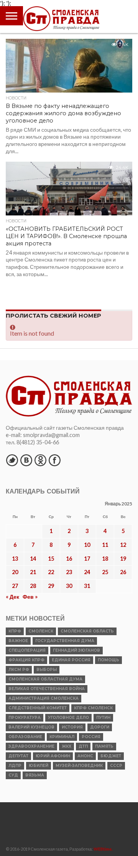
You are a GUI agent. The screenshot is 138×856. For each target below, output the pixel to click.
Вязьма (34, 775)
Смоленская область (87, 631)
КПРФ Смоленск (93, 707)
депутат (18, 755)
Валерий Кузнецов (31, 727)
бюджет (110, 755)
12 (123, 544)
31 (87, 586)
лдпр (14, 765)
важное (18, 640)
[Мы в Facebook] (54, 460)
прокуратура (24, 717)
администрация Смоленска (43, 698)
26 (123, 572)
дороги (99, 727)
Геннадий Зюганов (76, 650)
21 (33, 572)
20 (15, 572)
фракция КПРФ (26, 659)
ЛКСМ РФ (18, 669)
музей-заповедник (79, 765)
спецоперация (27, 650)
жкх (66, 746)
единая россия (71, 659)
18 (105, 558)
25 (105, 572)
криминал (61, 736)
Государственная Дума (64, 640)
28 (33, 586)
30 (69, 586)
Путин (103, 717)
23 (69, 572)
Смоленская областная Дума (45, 679)
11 (105, 544)
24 (87, 572)
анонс (85, 755)
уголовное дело (68, 717)
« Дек (12, 596)
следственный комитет (37, 707)
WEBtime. (103, 848)
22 (51, 572)
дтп (83, 746)
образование (25, 736)
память (104, 746)
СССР (116, 765)
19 (123, 558)
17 (87, 558)
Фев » (30, 596)
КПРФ (14, 631)
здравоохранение (31, 746)
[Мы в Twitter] (12, 460)
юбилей (38, 765)
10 (87, 544)
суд (13, 775)
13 (15, 558)
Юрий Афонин (53, 755)
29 (51, 586)
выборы (46, 669)
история (72, 727)
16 (69, 558)
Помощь (108, 659)
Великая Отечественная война (46, 688)
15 (51, 558)
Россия (91, 736)
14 (33, 558)
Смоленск (40, 631)
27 (15, 586)
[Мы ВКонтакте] (26, 460)
